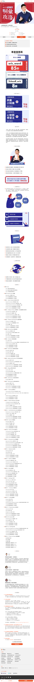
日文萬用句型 (17, 653)
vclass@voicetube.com (14, 667)
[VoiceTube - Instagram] (6, 677)
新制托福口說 (17, 661)
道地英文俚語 (9, 662)
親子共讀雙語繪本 (17, 658)
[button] (1, 680)
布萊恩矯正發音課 (9, 661)
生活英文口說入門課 (10, 656)
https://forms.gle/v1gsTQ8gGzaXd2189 (22, 622)
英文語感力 (2, 658)
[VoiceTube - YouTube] (10, 677)
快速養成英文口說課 (10, 659)
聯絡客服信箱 (17, 644)
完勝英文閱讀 (9, 658)
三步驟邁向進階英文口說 (10, 655)
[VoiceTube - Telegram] (2, 677)
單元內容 (12, 37)
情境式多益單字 (3, 662)
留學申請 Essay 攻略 (18, 659)
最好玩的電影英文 (3, 656)
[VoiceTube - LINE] (8, 677)
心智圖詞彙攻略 (3, 653)
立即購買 (25, 680)
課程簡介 (4, 37)
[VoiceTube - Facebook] (4, 677)
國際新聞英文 (3, 661)
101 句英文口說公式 (17, 655)
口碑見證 (21, 37)
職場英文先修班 (3, 655)
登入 (31, 1)
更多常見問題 (11, 639)
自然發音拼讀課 (3, 659)
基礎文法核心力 (9, 653)
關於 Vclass (6, 667)
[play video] (17, 13)
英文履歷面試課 (17, 656)
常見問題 (29, 37)
